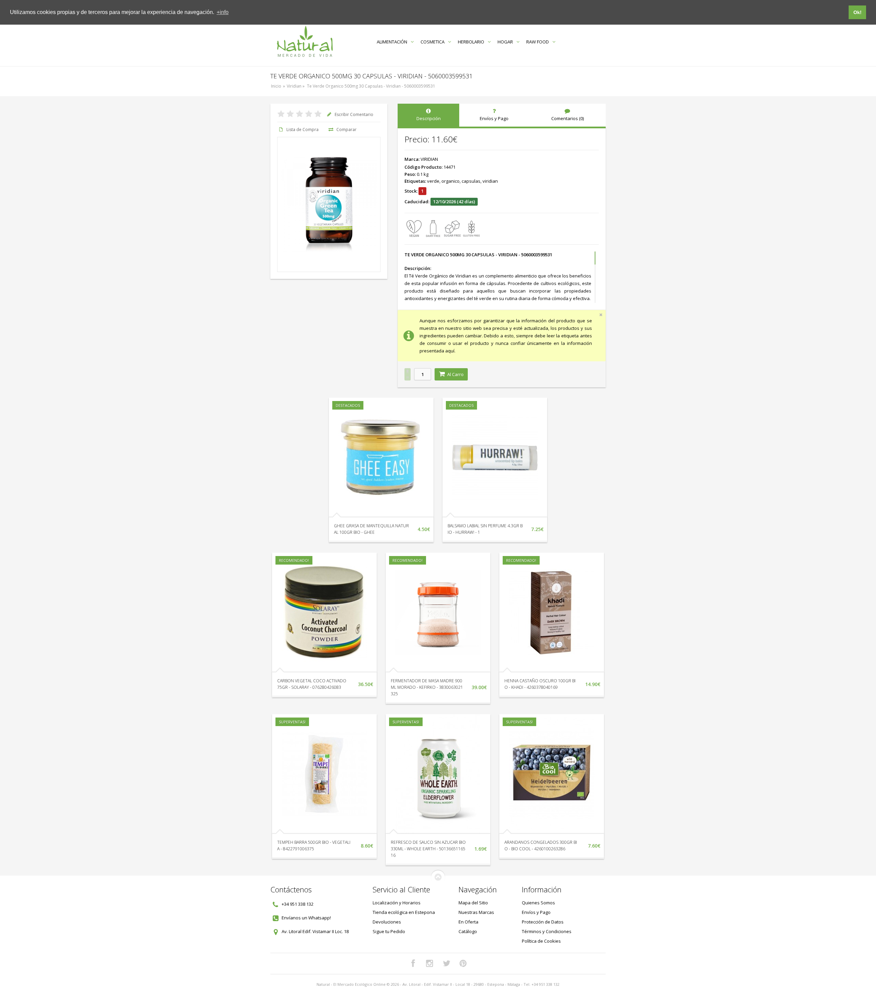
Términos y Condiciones (546, 931)
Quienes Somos (538, 903)
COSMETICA (433, 42)
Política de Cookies (541, 941)
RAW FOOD (537, 42)
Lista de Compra (302, 129)
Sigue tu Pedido (389, 931)
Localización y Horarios (397, 903)
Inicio (276, 86)
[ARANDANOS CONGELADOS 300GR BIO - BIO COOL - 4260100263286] (551, 774)
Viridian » (296, 86)
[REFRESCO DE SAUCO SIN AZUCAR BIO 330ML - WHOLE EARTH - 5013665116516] (438, 774)
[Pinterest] (463, 963)
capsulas (471, 181)
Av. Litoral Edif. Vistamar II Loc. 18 (315, 931)
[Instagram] (430, 963)
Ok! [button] (857, 12)
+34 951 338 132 (297, 904)
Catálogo (468, 931)
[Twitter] (446, 963)
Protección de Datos (543, 922)
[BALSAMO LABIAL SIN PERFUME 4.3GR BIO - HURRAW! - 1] (494, 457)
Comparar (346, 129)
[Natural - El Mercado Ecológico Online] (304, 41)
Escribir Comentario (354, 114)
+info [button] (223, 12)
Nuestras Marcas (476, 912)
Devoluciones (387, 922)
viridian (490, 181)
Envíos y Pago (536, 912)
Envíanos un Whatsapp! (306, 918)
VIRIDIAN (429, 159)
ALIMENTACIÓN (392, 42)
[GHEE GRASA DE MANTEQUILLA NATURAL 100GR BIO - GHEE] (381, 457)
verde (433, 181)
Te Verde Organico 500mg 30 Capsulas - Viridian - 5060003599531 (371, 86)
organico (450, 181)
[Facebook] (413, 963)
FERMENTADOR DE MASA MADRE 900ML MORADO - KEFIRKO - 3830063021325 (427, 687)
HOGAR (505, 42)
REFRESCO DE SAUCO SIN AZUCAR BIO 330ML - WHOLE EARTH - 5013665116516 (428, 848)
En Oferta (468, 922)
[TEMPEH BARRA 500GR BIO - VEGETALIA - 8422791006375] (324, 774)
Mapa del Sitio (473, 903)
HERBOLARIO (471, 42)
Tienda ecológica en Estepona (404, 912)
